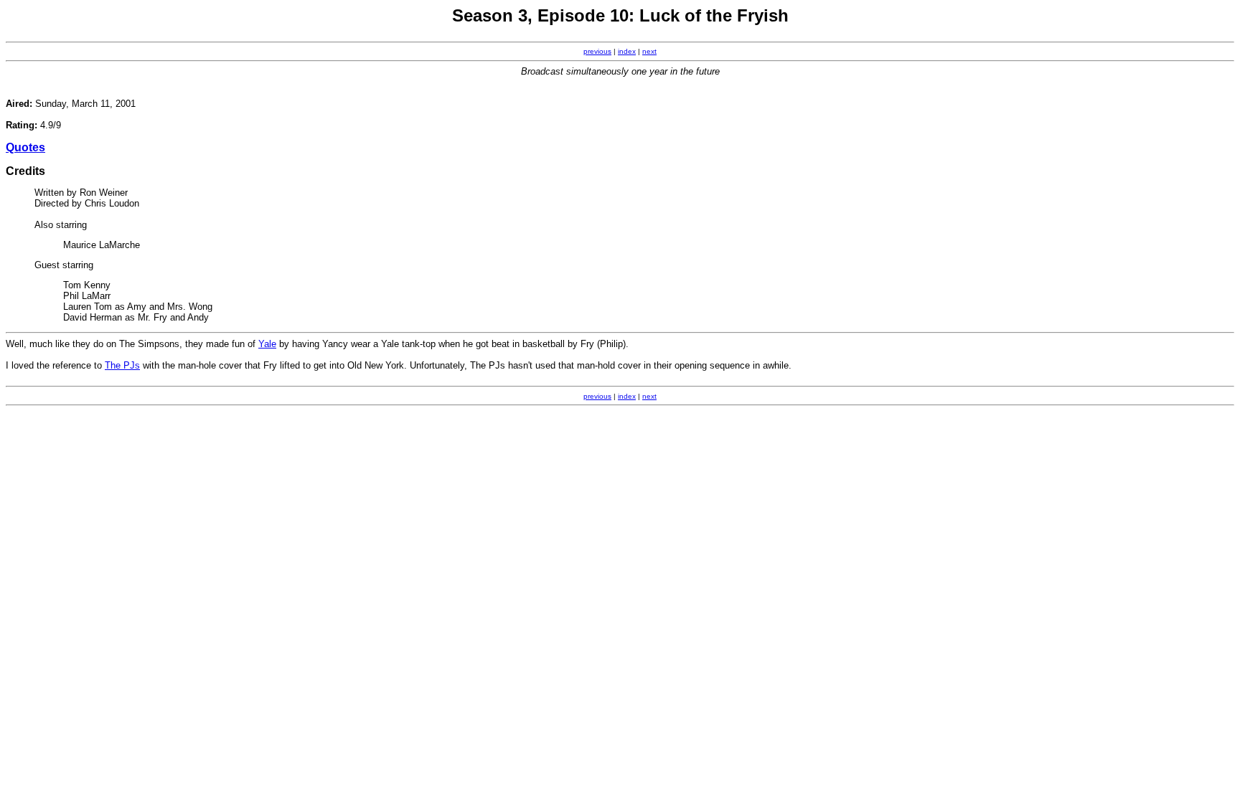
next (649, 51)
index (627, 51)
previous (597, 51)
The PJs (122, 365)
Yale (267, 343)
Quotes (25, 147)
